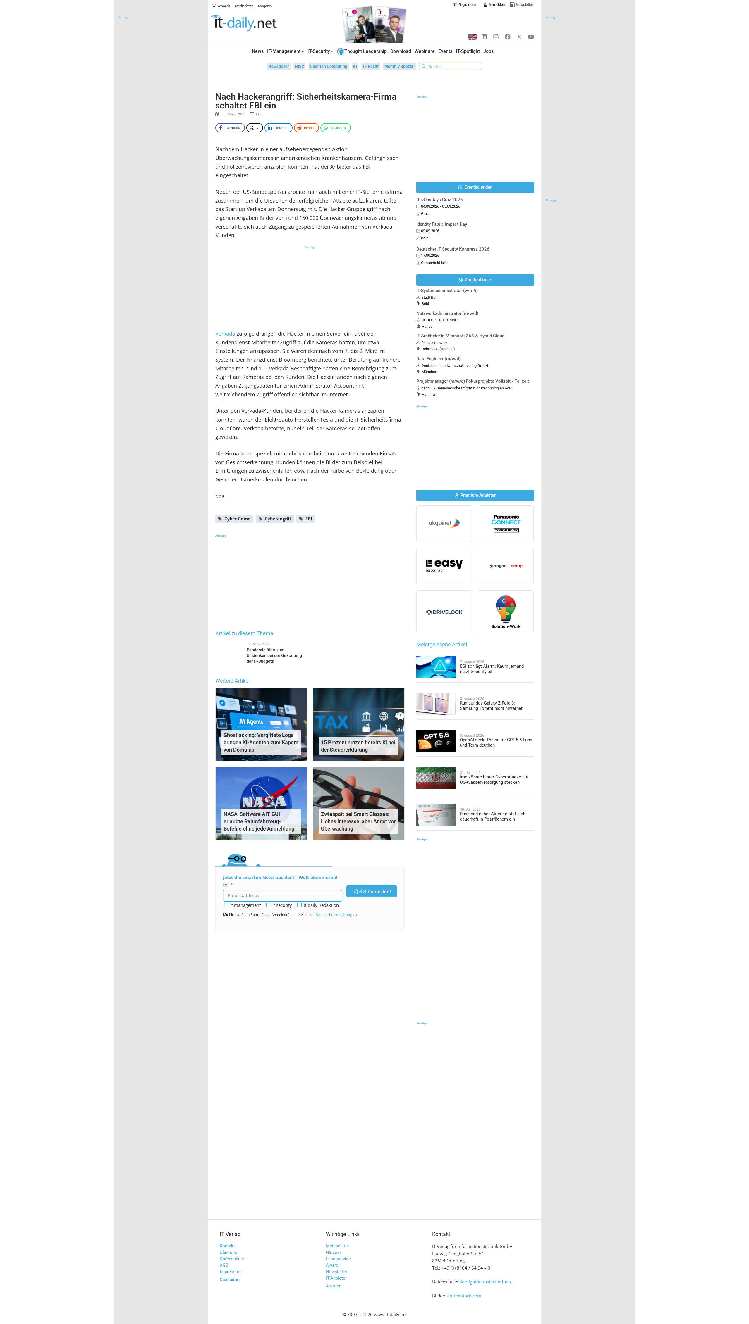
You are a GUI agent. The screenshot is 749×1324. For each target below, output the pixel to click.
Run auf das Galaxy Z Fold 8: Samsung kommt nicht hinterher (491, 705)
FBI (308, 519)
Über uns (228, 1252)
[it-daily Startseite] (255, 23)
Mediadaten (337, 1246)
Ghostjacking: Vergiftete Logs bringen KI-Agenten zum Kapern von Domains (261, 742)
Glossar (333, 1252)
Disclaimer (230, 1279)
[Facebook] (507, 37)
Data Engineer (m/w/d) (438, 358)
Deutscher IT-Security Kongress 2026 (452, 249)
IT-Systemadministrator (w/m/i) (447, 290)
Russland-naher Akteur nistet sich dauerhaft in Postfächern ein (492, 816)
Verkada (225, 333)
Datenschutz (232, 1258)
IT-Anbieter (336, 1278)
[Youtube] (531, 37)
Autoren (333, 1286)
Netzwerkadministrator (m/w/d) (447, 313)
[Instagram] (496, 37)
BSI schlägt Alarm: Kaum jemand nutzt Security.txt (492, 669)
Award (332, 1265)
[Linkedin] (484, 37)
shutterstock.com (463, 1296)
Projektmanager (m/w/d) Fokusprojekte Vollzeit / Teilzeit (472, 381)
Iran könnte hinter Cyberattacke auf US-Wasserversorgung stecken (494, 779)
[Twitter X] (519, 37)
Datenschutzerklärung (334, 914)
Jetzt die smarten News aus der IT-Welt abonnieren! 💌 (280, 881)
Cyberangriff (278, 519)
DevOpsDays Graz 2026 (439, 199)
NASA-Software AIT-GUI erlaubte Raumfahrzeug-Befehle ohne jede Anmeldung (259, 821)
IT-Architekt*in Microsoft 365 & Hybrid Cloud (460, 336)
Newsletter (336, 1271)
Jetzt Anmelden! (374, 891)
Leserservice (338, 1258)
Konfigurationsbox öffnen (485, 1282)
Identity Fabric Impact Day (441, 224)
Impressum (231, 1271)
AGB (224, 1265)
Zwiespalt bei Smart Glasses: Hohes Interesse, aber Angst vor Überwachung (358, 821)
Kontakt (227, 1246)
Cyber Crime (237, 519)
